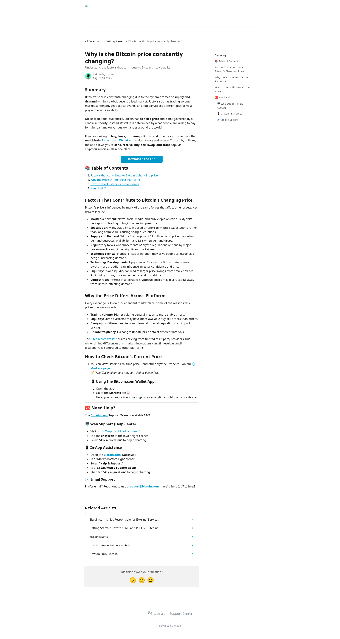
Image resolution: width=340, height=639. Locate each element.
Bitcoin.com (99, 415)
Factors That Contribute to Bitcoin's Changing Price (230, 69)
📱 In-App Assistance (229, 113)
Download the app (223, 5)
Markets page (100, 368)
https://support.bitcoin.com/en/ (118, 431)
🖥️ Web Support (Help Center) (230, 105)
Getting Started (115, 41)
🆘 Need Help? (223, 97)
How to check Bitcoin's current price (114, 184)
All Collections (93, 41)
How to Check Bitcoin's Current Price (233, 89)
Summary (220, 55)
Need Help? (98, 188)
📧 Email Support (227, 119)
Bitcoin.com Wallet (103, 339)
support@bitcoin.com (143, 486)
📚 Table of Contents (227, 61)
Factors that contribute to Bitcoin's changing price (124, 175)
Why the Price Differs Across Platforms (231, 79)
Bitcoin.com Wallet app (117, 140)
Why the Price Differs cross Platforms (115, 180)
